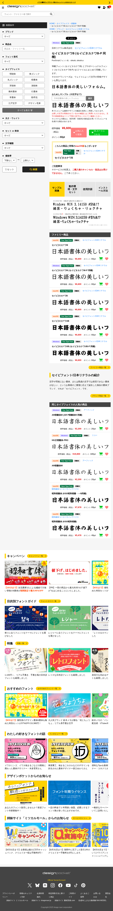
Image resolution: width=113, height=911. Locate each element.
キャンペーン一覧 (36, 556)
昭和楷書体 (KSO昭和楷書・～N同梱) (69, 493)
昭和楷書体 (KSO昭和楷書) (64, 521)
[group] (26, 576)
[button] (108, 577)
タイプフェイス (63, 23)
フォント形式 (11, 56)
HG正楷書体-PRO (60, 440)
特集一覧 (20, 643)
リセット (9, 169)
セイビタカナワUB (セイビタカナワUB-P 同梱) (73, 346)
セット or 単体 (12, 131)
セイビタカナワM (60, 245)
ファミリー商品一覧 (98, 367)
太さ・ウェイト (12, 118)
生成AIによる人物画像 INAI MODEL (92, 900)
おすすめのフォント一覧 (47, 689)
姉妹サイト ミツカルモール (17, 900)
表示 (90, 98)
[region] (80, 105)
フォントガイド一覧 (48, 601)
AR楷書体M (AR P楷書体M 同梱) (67, 415)
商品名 (8, 44)
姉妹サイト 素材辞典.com (65, 900)
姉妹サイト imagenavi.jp (41, 900)
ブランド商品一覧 (99, 396)
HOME (52, 23)
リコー (94, 435)
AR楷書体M (57, 465)
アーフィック (89, 410)
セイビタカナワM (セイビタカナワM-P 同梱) (72, 270)
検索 (35, 169)
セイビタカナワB (64, 158)
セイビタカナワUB (60, 321)
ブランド (9, 32)
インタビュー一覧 (56, 734)
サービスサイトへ (80, 818)
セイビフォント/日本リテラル (77, 29)
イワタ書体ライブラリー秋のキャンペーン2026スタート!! (56, 2)
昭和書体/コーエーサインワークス (65, 489)
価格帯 (8, 156)
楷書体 (74, 23)
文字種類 (9, 143)
